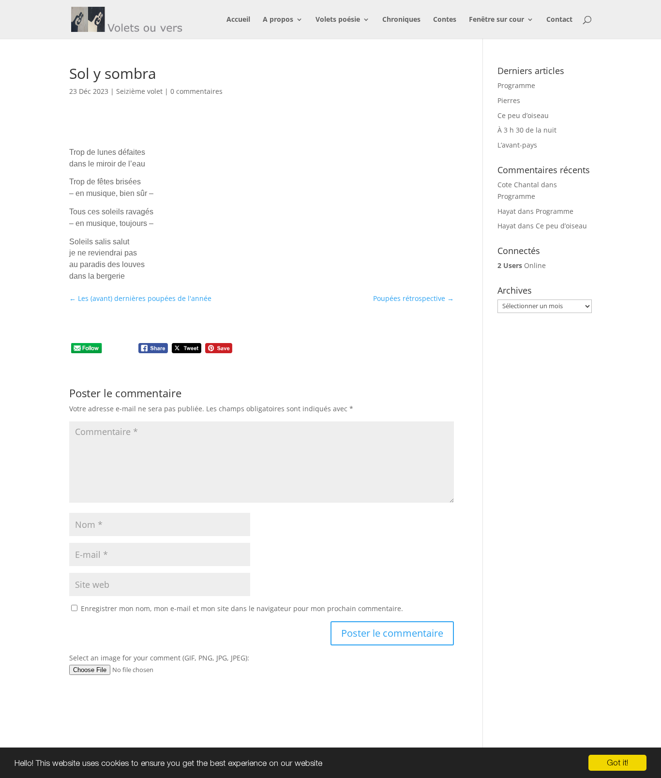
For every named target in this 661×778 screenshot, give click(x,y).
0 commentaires (196, 91)
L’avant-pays (517, 145)
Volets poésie (337, 20)
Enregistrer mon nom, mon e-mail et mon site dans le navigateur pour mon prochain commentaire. (242, 608)
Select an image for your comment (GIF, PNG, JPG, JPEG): (159, 657)
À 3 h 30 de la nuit (526, 130)
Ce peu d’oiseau (523, 115)
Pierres (508, 100)
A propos (278, 20)
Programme (516, 85)
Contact (559, 20)
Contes (444, 20)
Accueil (238, 20)
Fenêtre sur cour (496, 20)
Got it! (617, 762)
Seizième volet (139, 91)
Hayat (506, 211)
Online (521, 265)
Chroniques (401, 20)
